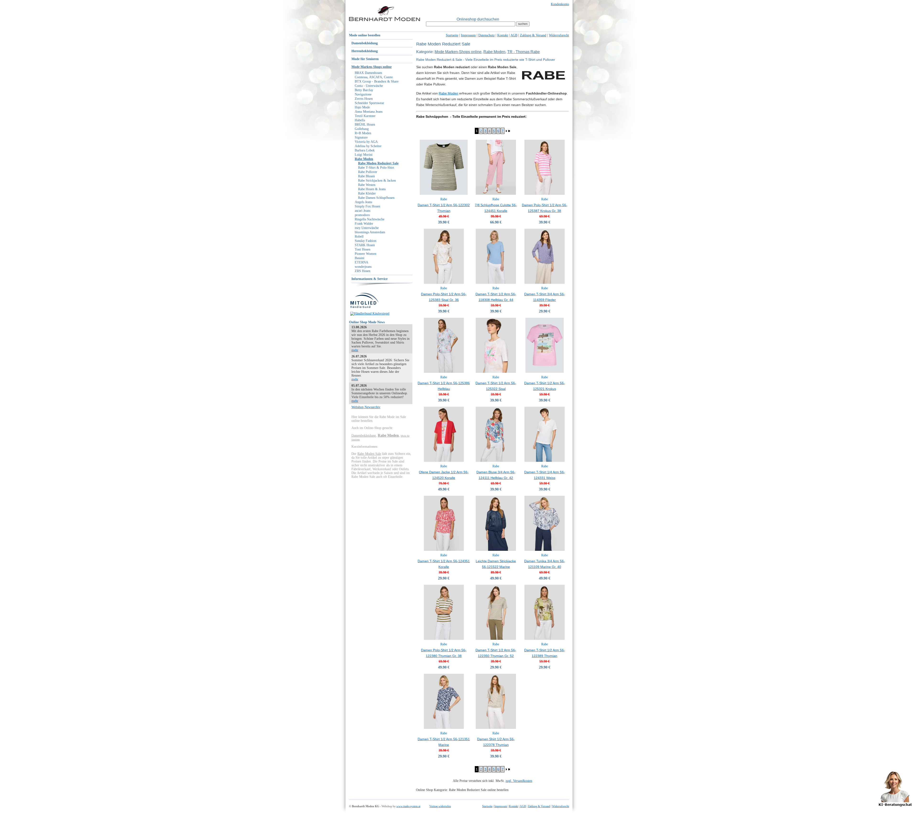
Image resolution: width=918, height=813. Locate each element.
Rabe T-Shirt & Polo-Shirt (376, 167)
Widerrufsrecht (559, 35)
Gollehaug (362, 129)
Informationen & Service (369, 279)
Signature (361, 137)
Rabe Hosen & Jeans (372, 189)
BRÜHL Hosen (365, 124)
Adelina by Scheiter (368, 146)
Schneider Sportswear (369, 103)
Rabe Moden (364, 159)
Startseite (452, 35)
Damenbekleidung (364, 43)
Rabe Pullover (367, 172)
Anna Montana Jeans (368, 111)
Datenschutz (486, 35)
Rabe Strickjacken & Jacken (377, 180)
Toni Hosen (362, 249)
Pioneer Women (365, 254)
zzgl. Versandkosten (519, 781)
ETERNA (361, 262)
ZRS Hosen (362, 271)
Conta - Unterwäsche (369, 86)
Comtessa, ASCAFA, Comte (374, 77)
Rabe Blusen (366, 176)
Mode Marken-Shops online (371, 67)
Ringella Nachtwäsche (369, 219)
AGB (513, 35)
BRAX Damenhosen (368, 73)
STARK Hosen (365, 245)
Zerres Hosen (364, 98)
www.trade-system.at (408, 806)
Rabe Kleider (367, 193)
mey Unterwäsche (367, 228)
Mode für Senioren (365, 59)
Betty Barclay (364, 90)
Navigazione (363, 94)
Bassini (359, 258)
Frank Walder (364, 223)
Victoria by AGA (366, 142)
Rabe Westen (366, 185)
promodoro (362, 215)
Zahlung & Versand (533, 35)
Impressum (468, 35)
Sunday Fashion (365, 241)
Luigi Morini (363, 154)
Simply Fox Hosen (367, 206)
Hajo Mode (362, 107)
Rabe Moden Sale (369, 454)
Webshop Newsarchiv (365, 407)
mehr (354, 350)
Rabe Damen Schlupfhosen (376, 198)
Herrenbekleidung (364, 51)
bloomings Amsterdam (370, 232)
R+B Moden (363, 133)
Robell (359, 236)
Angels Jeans (363, 202)
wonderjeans (363, 266)
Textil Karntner (365, 116)
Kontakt (502, 35)
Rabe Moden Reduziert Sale (378, 163)
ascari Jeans (362, 210)
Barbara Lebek (365, 150)
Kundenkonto (560, 4)
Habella (360, 120)
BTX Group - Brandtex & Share (377, 81)
